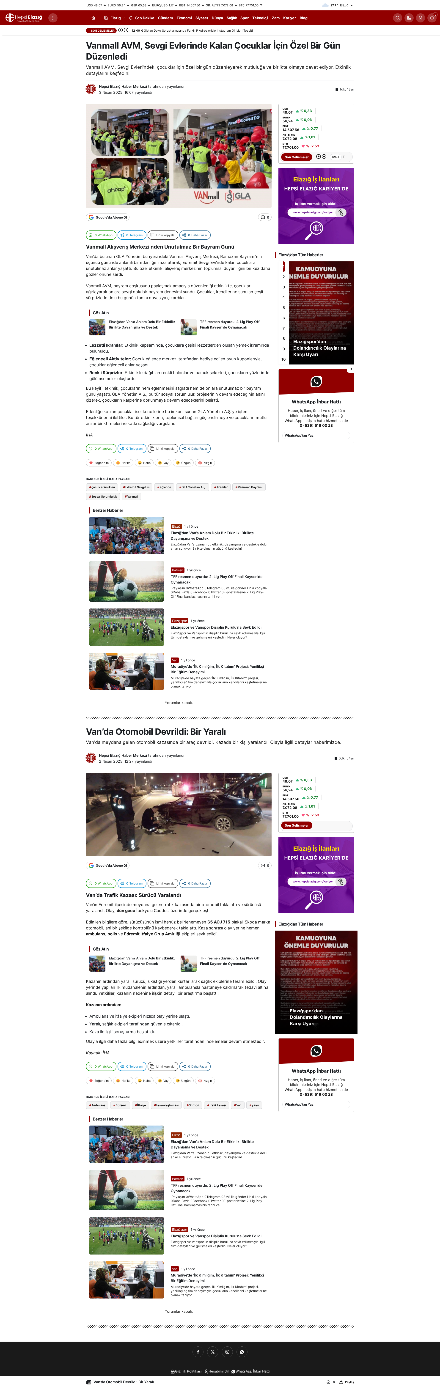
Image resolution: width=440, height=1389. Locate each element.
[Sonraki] (126, 30)
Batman (177, 570)
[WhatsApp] (242, 1351)
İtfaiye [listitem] (140, 1105)
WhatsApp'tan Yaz (299, 435)
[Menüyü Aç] (53, 17)
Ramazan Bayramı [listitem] (249, 487)
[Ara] (397, 17)
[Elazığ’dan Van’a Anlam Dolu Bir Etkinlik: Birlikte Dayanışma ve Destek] (133, 327)
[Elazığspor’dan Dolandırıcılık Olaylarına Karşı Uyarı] (316, 312)
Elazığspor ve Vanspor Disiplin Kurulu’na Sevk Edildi (216, 627)
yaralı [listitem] (254, 1105)
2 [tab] (284, 276)
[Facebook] (198, 1351)
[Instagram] (227, 1351)
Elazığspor (179, 621)
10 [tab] (283, 359)
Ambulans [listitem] (97, 1105)
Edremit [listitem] (120, 1105)
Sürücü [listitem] (193, 1105)
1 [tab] (284, 266)
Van (174, 660)
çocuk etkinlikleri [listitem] (102, 487)
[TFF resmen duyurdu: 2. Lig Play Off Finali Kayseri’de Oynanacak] (224, 327)
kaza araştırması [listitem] (166, 1105)
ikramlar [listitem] (221, 487)
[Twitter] (212, 1351)
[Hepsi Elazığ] (24, 17)
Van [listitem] (237, 1105)
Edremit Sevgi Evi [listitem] (136, 487)
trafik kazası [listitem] (216, 1105)
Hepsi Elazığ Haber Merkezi (123, 86)
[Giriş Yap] (420, 17)
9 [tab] (284, 349)
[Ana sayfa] (93, 18)
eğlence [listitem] (164, 487)
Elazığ (176, 526)
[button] (409, 17)
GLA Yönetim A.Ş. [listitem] (192, 487)
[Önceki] (120, 30)
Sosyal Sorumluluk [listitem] (103, 496)
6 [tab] (284, 318)
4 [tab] (283, 297)
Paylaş (349, 1382)
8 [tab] (284, 338)
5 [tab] (284, 307)
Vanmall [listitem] (131, 496)
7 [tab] (284, 328)
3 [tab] (284, 287)
